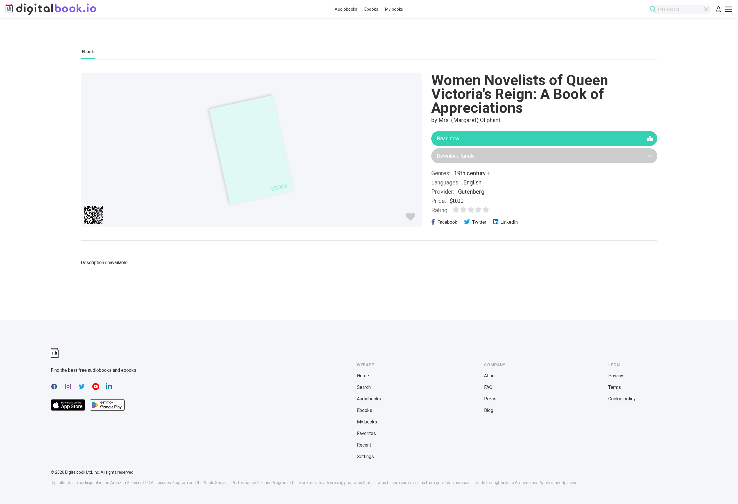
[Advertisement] (369, 36)
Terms (614, 387)
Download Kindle (456, 156)
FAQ (488, 387)
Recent (364, 445)
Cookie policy (622, 399)
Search (364, 387)
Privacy (615, 375)
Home (363, 375)
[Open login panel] (718, 9)
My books (394, 9)
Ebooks (371, 9)
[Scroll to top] (723, 489)
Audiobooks (346, 9)
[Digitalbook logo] (50, 9)
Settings (365, 456)
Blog (488, 410)
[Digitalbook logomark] (55, 353)
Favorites (366, 433)
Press (490, 399)
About (490, 375)
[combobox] (679, 9)
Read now (448, 138)
